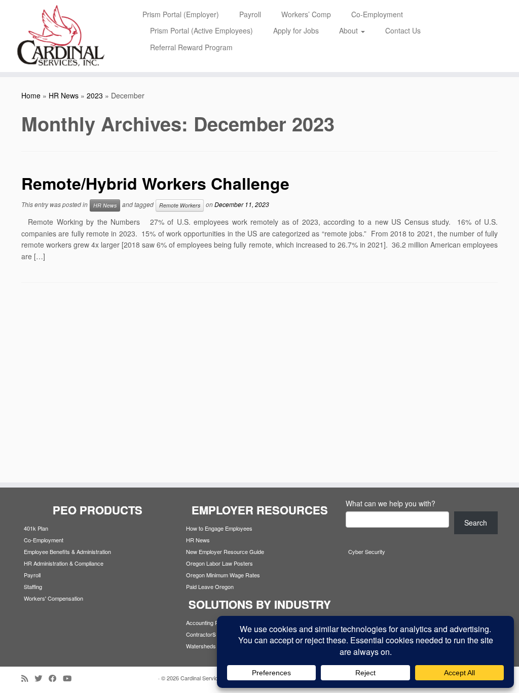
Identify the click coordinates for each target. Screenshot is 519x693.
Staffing (33, 586)
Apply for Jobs (296, 30)
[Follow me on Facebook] (56, 678)
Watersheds (201, 646)
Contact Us (403, 30)
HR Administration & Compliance (63, 563)
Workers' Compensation (53, 598)
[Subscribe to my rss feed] (27, 678)
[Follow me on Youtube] (70, 678)
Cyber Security (366, 551)
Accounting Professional (215, 622)
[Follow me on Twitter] (41, 678)
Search (475, 522)
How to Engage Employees (219, 528)
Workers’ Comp (306, 14)
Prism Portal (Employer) (180, 14)
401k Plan (36, 528)
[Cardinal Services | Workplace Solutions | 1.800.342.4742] (61, 36)
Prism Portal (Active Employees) (201, 30)
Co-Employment (377, 14)
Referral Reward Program (191, 47)
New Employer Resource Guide (225, 551)
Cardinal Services (202, 678)
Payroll (250, 14)
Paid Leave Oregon (210, 586)
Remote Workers (179, 205)
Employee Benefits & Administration (67, 551)
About (349, 30)
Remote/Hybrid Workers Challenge (157, 183)
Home (31, 95)
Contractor (199, 634)
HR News (64, 95)
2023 (95, 95)
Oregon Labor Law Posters (219, 563)
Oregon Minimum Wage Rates (223, 575)
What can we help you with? (390, 503)
